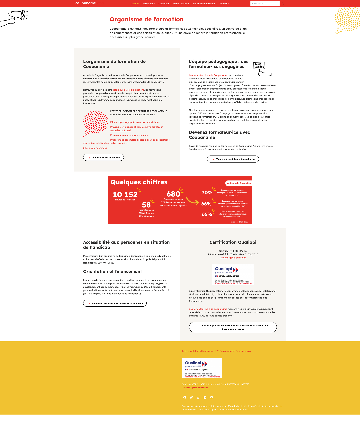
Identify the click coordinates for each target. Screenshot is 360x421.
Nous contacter (227, 350)
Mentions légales (243, 350)
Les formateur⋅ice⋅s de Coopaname (208, 75)
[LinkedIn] (204, 397)
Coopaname (99, 418)
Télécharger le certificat (233, 257)
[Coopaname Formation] (89, 3)
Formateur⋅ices (181, 3)
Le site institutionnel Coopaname (197, 350)
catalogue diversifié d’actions (128, 89)
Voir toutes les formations (103, 157)
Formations (149, 3)
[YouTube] (211, 397)
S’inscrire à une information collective (233, 158)
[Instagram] (198, 397)
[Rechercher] (283, 3)
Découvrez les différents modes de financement (115, 303)
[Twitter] (191, 397)
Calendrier (163, 3)
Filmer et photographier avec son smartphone (135, 122)
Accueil (135, 3)
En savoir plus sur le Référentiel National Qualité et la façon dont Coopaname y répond (232, 326)
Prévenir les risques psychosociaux (129, 135)
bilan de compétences (95, 148)
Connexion (224, 3)
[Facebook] (184, 397)
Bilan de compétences (204, 3)
